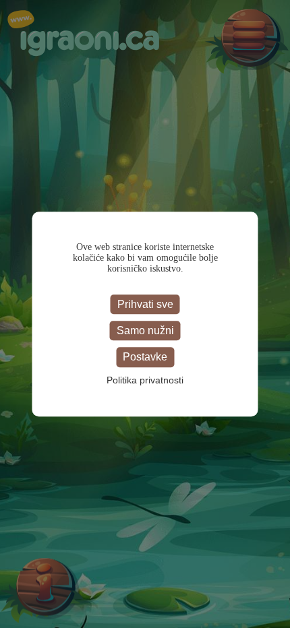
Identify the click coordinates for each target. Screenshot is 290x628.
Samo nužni (145, 330)
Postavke (145, 357)
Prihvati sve (145, 304)
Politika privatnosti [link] (145, 380)
